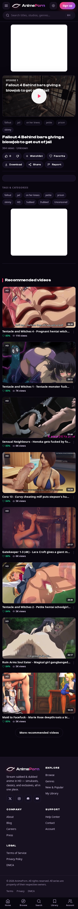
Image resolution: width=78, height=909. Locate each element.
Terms (9, 891)
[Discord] (28, 798)
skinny (8, 129)
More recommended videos (39, 732)
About (10, 817)
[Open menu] (6, 5)
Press (9, 835)
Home (8, 905)
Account (50, 829)
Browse (50, 775)
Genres (49, 781)
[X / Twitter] (10, 798)
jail (18, 122)
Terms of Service (16, 853)
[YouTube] (37, 798)
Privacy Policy (14, 859)
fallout (8, 122)
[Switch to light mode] (53, 5)
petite (49, 122)
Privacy (20, 891)
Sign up (67, 5)
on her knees (33, 122)
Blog (9, 823)
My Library (51, 793)
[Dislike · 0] (17, 156)
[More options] (74, 332)
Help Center (52, 817)
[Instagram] (19, 798)
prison (61, 122)
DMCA (10, 865)
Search (39, 905)
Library (54, 905)
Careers (11, 829)
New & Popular (54, 787)
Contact (50, 823)
